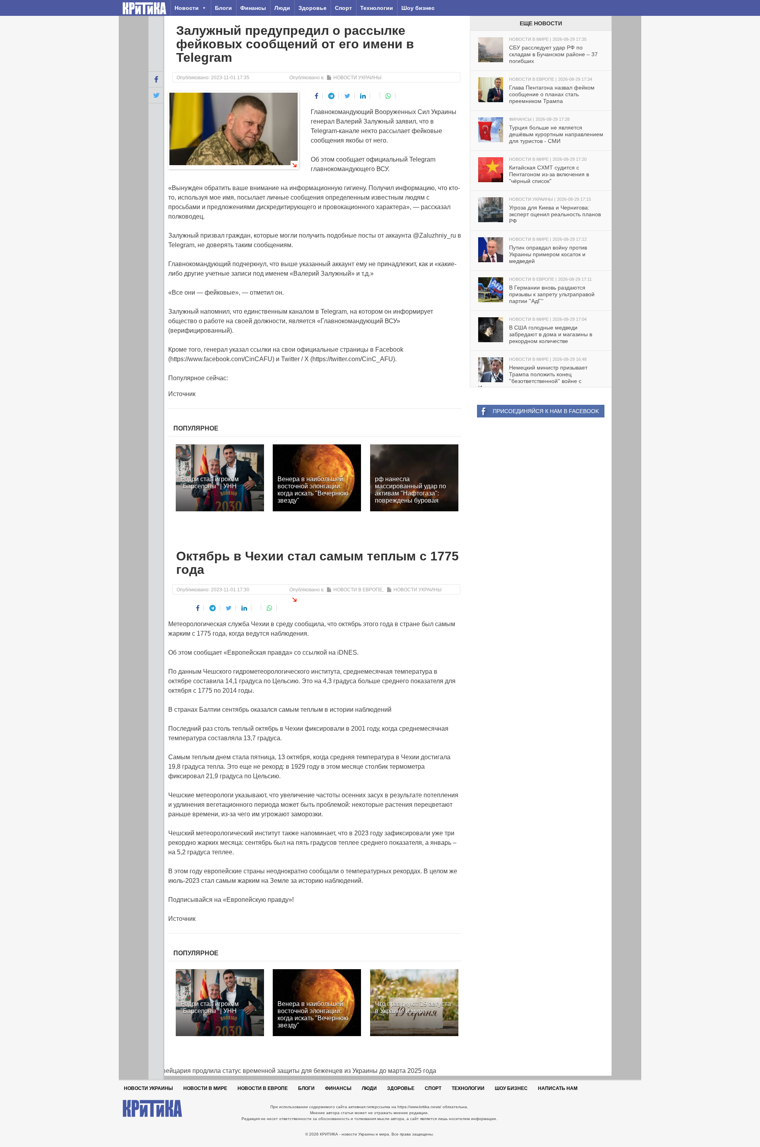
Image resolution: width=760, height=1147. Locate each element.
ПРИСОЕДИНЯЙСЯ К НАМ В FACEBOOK (546, 411)
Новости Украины (357, 77)
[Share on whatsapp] (388, 96)
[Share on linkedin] (363, 96)
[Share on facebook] (317, 96)
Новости (187, 8)
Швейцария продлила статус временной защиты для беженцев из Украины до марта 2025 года (292, 1070)
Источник (182, 394)
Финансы (253, 8)
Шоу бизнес (418, 8)
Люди (282, 8)
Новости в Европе (357, 590)
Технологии (376, 8)
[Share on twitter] (347, 96)
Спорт (343, 8)
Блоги (223, 8)
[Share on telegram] (331, 96)
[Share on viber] (376, 95)
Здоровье (312, 8)
